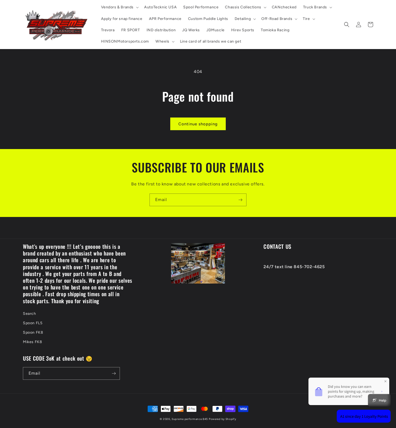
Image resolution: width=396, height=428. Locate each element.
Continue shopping (198, 124)
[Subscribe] (240, 200)
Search (29, 313)
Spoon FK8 (33, 332)
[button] (119, 7)
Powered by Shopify (222, 419)
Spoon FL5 (32, 323)
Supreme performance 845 (190, 419)
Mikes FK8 (32, 342)
